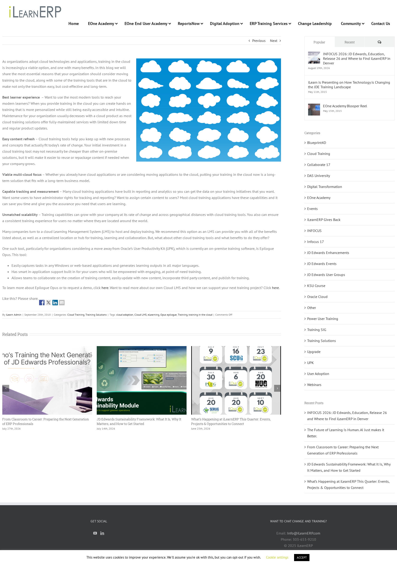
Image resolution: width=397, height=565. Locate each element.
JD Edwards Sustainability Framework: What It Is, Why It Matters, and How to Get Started (104, 421)
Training (182, 314)
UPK (310, 362)
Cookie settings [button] (277, 557)
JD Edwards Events (322, 263)
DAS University (318, 175)
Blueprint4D (316, 142)
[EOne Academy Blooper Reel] (314, 106)
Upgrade (313, 351)
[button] (5, 388)
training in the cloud (200, 314)
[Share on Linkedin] (55, 302)
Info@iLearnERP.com (303, 533)
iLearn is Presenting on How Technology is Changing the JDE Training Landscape (349, 84)
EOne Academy (318, 197)
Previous (259, 40)
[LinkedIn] (102, 533)
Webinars (314, 384)
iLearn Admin (13, 314)
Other (311, 307)
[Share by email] (62, 302)
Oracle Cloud (317, 296)
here (105, 287)
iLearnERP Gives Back (323, 219)
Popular (319, 42)
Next (273, 40)
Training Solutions (96, 314)
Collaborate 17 (318, 164)
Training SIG (316, 329)
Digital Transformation (324, 186)
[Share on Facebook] (42, 302)
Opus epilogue (168, 314)
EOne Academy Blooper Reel (345, 106)
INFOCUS (314, 230)
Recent (350, 42)
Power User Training (322, 318)
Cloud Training (75, 314)
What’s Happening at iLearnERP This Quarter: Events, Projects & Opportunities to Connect (196, 421)
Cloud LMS (140, 314)
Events (312, 208)
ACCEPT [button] (302, 557)
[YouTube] (95, 533)
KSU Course (316, 285)
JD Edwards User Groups (326, 274)
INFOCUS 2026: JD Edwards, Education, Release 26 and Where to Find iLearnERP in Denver (356, 58)
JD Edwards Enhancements (328, 252)
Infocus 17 (315, 241)
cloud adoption (124, 314)
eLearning (153, 314)
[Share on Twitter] (48, 302)
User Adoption (318, 373)
